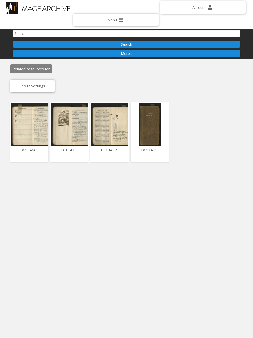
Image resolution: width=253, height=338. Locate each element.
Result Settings (32, 85)
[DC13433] (69, 124)
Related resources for (31, 68)
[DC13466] (29, 124)
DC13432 (109, 149)
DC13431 (149, 149)
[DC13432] (109, 124)
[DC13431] (150, 124)
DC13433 (69, 149)
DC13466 (28, 149)
